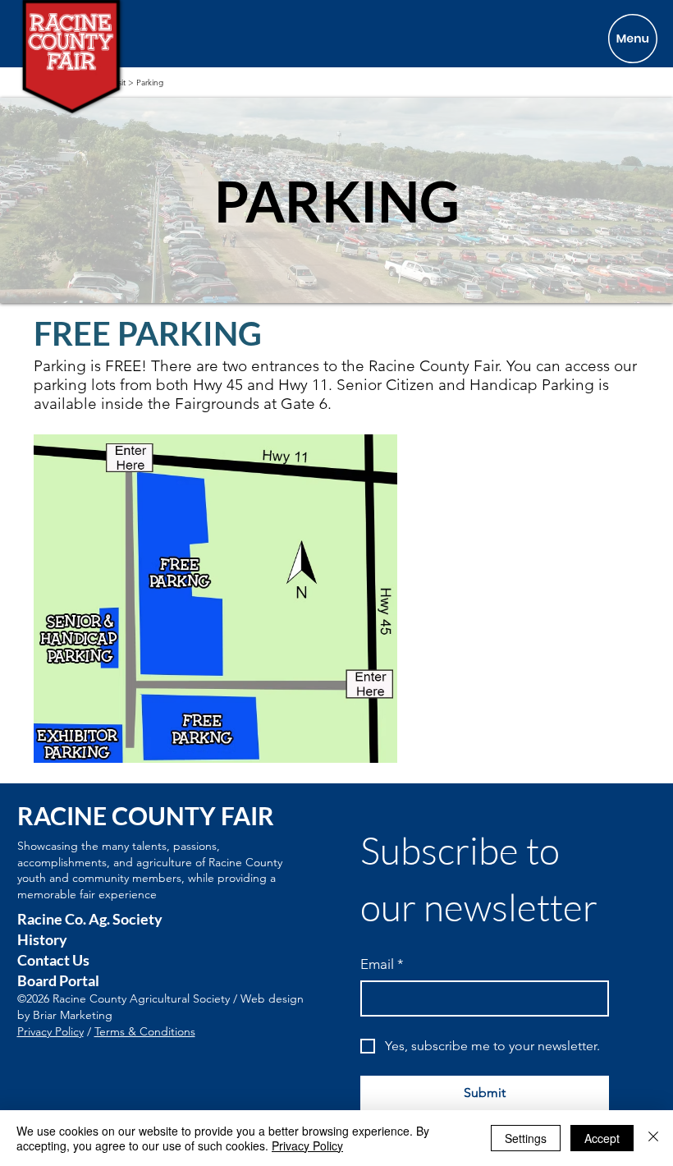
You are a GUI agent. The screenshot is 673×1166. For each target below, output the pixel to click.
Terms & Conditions (144, 1031)
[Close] (653, 1138)
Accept (602, 1138)
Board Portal (58, 980)
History (42, 939)
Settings (526, 1138)
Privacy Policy (50, 1031)
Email (382, 964)
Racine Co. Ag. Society (90, 919)
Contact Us (53, 960)
